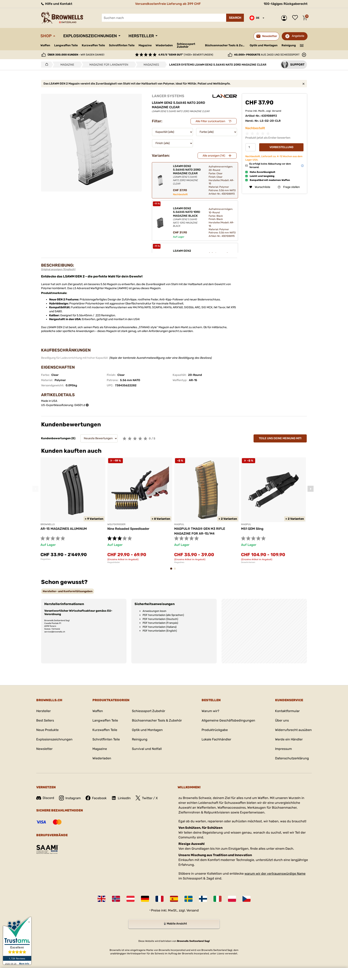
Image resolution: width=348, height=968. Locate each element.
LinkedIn (124, 798)
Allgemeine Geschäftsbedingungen (228, 720)
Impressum (283, 749)
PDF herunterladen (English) (160, 630)
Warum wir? (210, 711)
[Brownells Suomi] (203, 899)
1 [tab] (172, 570)
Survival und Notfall (147, 749)
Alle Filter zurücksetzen (210, 121)
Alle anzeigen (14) (214, 155)
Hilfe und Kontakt (58, 4)
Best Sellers (45, 720)
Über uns (282, 720)
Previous (35, 489)
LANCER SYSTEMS (168, 96)
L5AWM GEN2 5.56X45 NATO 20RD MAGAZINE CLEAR (187, 174)
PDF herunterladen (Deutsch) (160, 619)
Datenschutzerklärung (292, 758)
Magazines (45, 559)
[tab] (67, 591)
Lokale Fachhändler (216, 739)
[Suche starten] (235, 18)
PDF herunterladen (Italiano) (159, 626)
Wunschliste (296, 18)
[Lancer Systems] (224, 96)
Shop (46, 35)
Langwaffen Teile (66, 45)
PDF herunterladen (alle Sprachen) (163, 614)
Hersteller (141, 35)
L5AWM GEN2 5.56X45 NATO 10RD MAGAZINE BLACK (186, 217)
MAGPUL (179, 524)
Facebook (99, 798)
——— (302, 45)
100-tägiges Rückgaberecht (286, 4)
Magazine (145, 45)
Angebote (298, 36)
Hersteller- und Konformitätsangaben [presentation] (67, 591)
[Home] (45, 65)
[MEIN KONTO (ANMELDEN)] (285, 18)
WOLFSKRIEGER (116, 524)
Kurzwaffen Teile (93, 45)
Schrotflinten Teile (122, 45)
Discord (48, 798)
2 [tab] (176, 570)
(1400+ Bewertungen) (185, 54)
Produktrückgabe (215, 730)
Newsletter (44, 749)
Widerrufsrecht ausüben (293, 730)
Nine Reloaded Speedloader (128, 529)
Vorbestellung (281, 147)
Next (311, 489)
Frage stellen (291, 187)
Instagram (73, 798)
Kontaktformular (287, 711)
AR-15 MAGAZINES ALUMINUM (63, 529)
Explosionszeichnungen (90, 35)
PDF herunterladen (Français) (160, 622)
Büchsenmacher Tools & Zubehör (226, 45)
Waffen (45, 45)
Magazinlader (113, 562)
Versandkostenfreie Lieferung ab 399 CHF (168, 4)
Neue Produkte (47, 730)
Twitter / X (150, 798)
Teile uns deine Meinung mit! (280, 438)
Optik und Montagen (264, 45)
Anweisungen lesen (154, 610)
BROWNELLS (47, 524)
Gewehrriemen (248, 562)
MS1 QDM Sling (252, 529)
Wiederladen (164, 45)
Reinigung (289, 45)
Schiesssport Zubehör (186, 45)
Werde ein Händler (289, 739)
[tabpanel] (72, 508)
